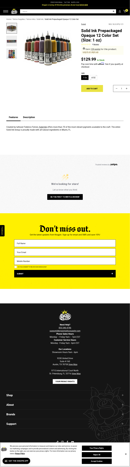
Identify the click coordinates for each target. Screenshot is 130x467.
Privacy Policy (20, 453)
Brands (10, 414)
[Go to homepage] (14, 11)
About (10, 405)
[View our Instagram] (62, 442)
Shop (9, 395)
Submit (20, 273)
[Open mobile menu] (5, 11)
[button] (16, 461)
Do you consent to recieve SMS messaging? (32, 266)
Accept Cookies (96, 461)
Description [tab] (29, 117)
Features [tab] (13, 117)
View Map (76, 373)
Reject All (96, 455)
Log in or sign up (90, 52)
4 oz (93, 77)
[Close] (126, 454)
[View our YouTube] (72, 442)
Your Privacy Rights (65, 381)
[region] (65, 454)
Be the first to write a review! (65, 197)
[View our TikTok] (57, 442)
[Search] (113, 11)
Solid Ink (43, 127)
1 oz (85, 77)
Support (11, 424)
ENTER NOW (83, 5)
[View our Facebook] (67, 442)
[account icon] (120, 11)
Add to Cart (92, 88)
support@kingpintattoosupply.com (65, 330)
